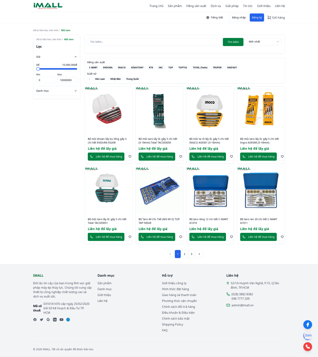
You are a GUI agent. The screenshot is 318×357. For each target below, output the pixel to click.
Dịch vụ (216, 6)
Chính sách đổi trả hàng (178, 307)
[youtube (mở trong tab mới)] (61, 319)
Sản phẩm (175, 6)
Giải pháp (232, 6)
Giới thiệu (264, 6)
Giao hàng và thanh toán (179, 295)
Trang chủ (156, 6)
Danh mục (42, 90)
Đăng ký (257, 17)
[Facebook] (307, 324)
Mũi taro (65, 30)
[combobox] (264, 41)
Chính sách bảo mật (176, 318)
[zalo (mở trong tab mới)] (68, 319)
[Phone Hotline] (307, 346)
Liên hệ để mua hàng (109, 156)
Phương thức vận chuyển (179, 301)
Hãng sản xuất (196, 6)
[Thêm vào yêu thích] (130, 157)
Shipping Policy (172, 324)
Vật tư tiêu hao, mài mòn (45, 30)
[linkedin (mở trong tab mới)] (55, 319)
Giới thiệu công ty (174, 283)
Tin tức (248, 6)
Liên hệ (280, 6)
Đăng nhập (239, 17)
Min (38, 74)
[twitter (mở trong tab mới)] (41, 319)
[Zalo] (307, 335)
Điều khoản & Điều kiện (178, 313)
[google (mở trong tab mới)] (48, 319)
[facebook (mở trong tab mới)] (35, 319)
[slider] (38, 69)
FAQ (165, 330)
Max (59, 74)
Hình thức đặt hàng (175, 289)
